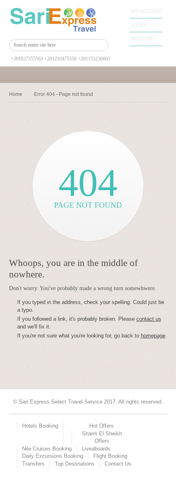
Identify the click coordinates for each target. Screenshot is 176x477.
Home (16, 94)
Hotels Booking (40, 426)
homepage (153, 336)
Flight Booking (110, 456)
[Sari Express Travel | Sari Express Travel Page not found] (59, 19)
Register (142, 39)
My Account (146, 11)
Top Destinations (75, 464)
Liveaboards (96, 449)
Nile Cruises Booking (47, 449)
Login (138, 25)
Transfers (33, 464)
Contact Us (118, 464)
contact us (148, 319)
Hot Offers (101, 426)
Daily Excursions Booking (52, 456)
